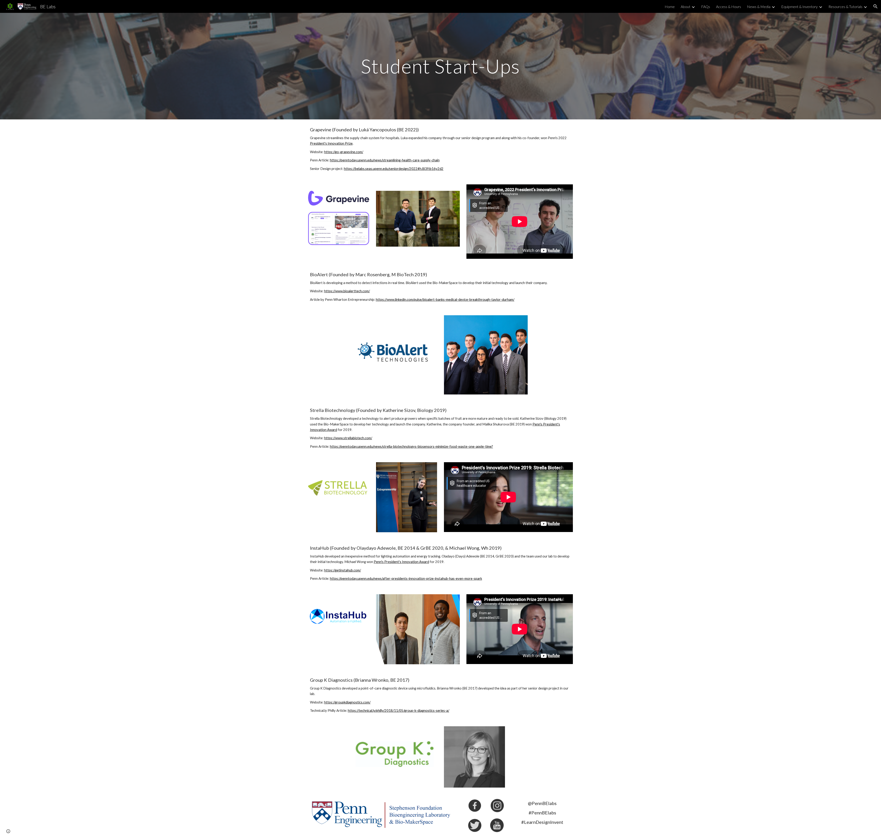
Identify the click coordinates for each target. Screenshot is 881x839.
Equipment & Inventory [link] (799, 6)
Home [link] (670, 6)
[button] (875, 6)
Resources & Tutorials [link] (845, 6)
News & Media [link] (758, 6)
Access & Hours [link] (728, 6)
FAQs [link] (705, 6)
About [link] (685, 6)
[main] (440, 66)
